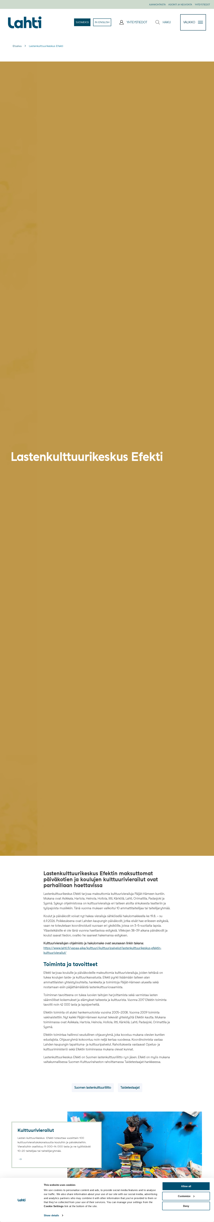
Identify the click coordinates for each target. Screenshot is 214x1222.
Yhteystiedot (202, 4)
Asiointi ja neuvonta (180, 4)
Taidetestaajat (130, 1087)
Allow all (186, 1186)
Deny (186, 1205)
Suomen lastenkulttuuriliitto (92, 1087)
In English (103, 23)
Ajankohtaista (157, 4)
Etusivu (17, 46)
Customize (184, 1196)
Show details (51, 1215)
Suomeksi (83, 23)
